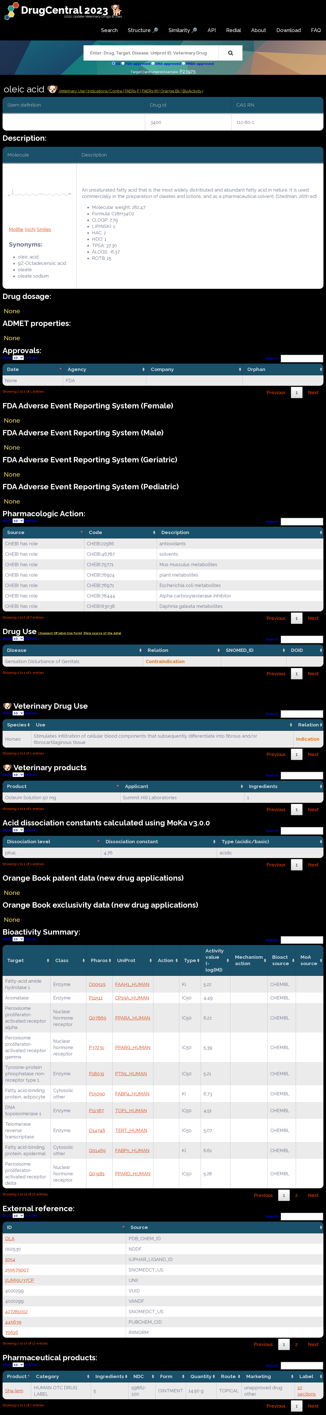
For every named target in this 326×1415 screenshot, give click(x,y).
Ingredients (263, 786)
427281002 (16, 1311)
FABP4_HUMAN (132, 1093)
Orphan (256, 369)
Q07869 (97, 1018)
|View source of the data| (102, 633)
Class (62, 960)
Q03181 (97, 1173)
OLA (10, 1238)
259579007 (17, 1270)
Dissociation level (28, 841)
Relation (158, 650)
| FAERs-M (149, 91)
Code (95, 532)
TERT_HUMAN (131, 1130)
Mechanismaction (249, 960)
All (118, 64)
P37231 (96, 1047)
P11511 (96, 997)
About (258, 30)
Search (109, 30)
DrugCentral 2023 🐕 (72, 10)
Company (162, 369)
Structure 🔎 (143, 30)
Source (15, 532)
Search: (272, 358)
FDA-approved (137, 64)
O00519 (97, 984)
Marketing (258, 1376)
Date (13, 369)
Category (47, 1376)
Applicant (136, 786)
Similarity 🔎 (183, 30)
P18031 (96, 1073)
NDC (138, 1376)
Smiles (44, 229)
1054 (10, 1259)
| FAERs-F (131, 91)
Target (15, 960)
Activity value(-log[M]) (215, 960)
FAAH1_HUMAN (132, 984)
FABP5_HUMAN (132, 1150)
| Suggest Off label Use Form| (60, 633)
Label (306, 1376)
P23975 (188, 71)
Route (228, 1376)
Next (313, 392)
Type (190, 960)
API (212, 30)
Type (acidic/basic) (245, 841)
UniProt (126, 960)
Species (16, 724)
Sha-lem (14, 1390)
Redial (233, 30)
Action (165, 960)
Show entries (20, 358)
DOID (297, 650)
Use (40, 724)
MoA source (309, 960)
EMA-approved (168, 64)
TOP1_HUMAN (131, 1110)
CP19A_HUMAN (132, 997)
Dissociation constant (132, 841)
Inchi (30, 229)
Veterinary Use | (73, 91)
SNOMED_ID (239, 650)
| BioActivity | (192, 91)
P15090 (97, 1093)
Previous (276, 392)
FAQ (316, 30)
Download (288, 30)
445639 (13, 1322)
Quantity (201, 1376)
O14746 (97, 1130)
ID (9, 1227)
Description (175, 532)
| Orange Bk (170, 91)
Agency (77, 369)
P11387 (96, 1110)
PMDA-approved (200, 64)
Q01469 (97, 1150)
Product (16, 786)
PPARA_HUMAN (132, 1018)
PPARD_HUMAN (133, 1173)
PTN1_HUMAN (131, 1073)
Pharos (99, 960)
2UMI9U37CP (19, 1280)
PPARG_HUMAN (133, 1047)
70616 (11, 1332)
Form (166, 1376)
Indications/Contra (105, 91)
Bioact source (280, 960)
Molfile (16, 229)
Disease (16, 650)
